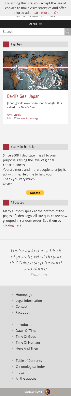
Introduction (25, 324)
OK (56, 12)
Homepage (24, 294)
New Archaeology (29, 118)
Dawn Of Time (26, 330)
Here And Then (27, 348)
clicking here (12, 225)
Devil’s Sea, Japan (23, 96)
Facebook (23, 312)
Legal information (29, 300)
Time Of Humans (28, 342)
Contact (21, 306)
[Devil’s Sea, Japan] (35, 70)
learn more (41, 12)
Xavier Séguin (14, 114)
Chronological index (30, 366)
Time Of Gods (26, 336)
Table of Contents (29, 360)
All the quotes (26, 378)
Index (20, 372)
